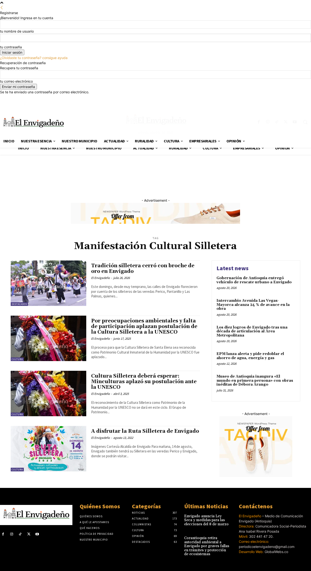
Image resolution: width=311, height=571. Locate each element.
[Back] (1, 8)
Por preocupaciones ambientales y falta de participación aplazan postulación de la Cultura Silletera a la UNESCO (144, 326)
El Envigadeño (100, 278)
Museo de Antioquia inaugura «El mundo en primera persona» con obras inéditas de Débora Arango (254, 380)
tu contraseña (11, 47)
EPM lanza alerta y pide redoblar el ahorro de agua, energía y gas (250, 356)
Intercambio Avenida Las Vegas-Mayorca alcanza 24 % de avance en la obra (253, 304)
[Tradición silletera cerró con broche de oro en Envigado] (48, 283)
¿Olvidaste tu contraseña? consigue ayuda (34, 58)
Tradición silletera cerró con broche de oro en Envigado (142, 269)
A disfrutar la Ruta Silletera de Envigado (145, 431)
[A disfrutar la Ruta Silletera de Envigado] (48, 448)
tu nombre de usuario (17, 31)
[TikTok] (20, 534)
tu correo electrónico (16, 81)
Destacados (19, 304)
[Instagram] (12, 534)
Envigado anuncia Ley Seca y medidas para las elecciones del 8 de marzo (206, 520)
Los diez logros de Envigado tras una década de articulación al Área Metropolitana (251, 331)
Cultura (17, 359)
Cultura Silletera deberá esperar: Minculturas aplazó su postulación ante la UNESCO (144, 381)
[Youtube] (37, 534)
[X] (29, 534)
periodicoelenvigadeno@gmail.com (266, 547)
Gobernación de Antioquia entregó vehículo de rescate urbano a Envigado (254, 280)
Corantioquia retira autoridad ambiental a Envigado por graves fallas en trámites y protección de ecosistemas (206, 546)
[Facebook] (3, 534)
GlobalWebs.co (276, 552)
